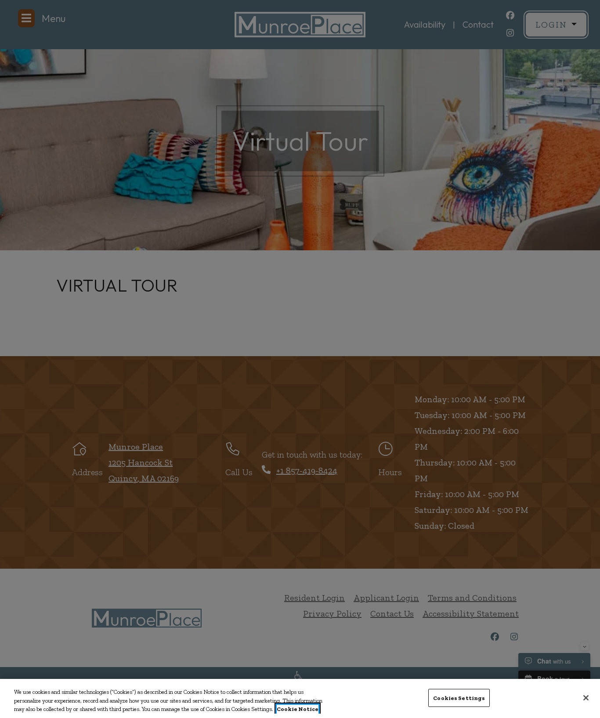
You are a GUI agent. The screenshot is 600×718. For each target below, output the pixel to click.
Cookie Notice (297, 709)
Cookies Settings (459, 697)
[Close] (586, 697)
